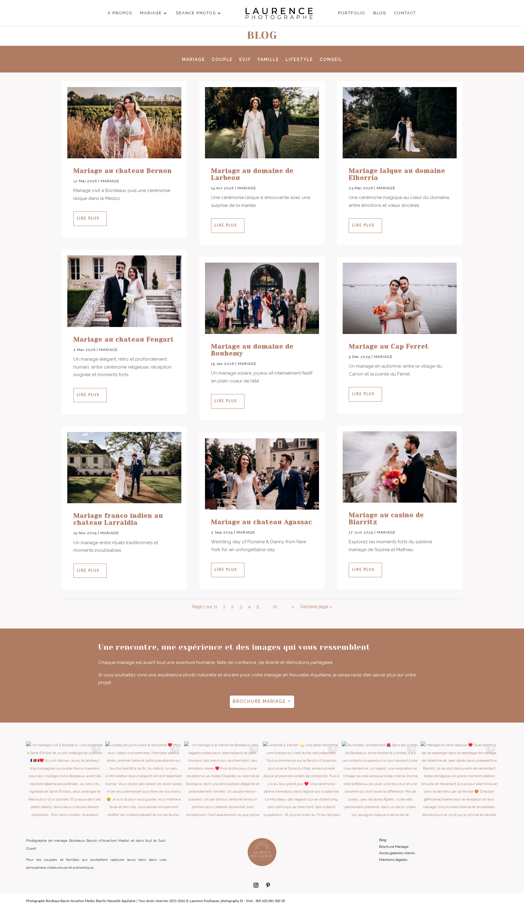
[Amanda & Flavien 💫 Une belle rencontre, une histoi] (301, 779)
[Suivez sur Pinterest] (268, 885)
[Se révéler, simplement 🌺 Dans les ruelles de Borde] (380, 779)
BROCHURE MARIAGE (259, 701)
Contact (405, 13)
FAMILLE (268, 59)
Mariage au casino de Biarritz (386, 518)
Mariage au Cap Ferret (389, 346)
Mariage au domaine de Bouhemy (252, 350)
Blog (379, 13)
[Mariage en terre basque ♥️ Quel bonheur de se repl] (459, 779)
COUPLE (222, 59)
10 (275, 606)
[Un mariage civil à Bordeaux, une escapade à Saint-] (64, 779)
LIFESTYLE (299, 59)
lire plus (88, 218)
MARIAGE (193, 59)
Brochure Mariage (393, 846)
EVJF (245, 59)
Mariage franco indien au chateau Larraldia (118, 519)
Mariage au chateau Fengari (123, 339)
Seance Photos (196, 13)
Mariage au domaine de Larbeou (252, 174)
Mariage (151, 13)
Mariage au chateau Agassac (261, 522)
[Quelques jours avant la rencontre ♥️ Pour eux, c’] (143, 779)
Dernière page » (316, 606)
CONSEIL (331, 59)
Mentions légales (393, 860)
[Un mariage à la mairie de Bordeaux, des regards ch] (222, 779)
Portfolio (351, 13)
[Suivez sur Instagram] (256, 885)
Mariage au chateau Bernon (122, 170)
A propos (120, 13)
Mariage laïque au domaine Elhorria (397, 174)
